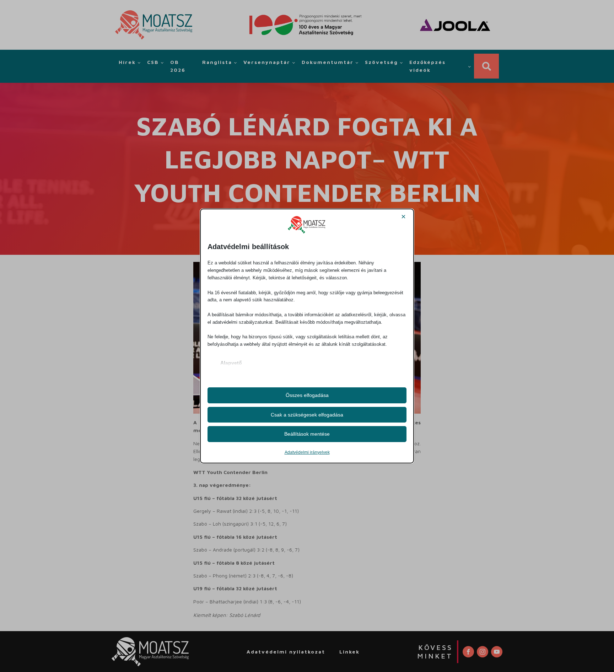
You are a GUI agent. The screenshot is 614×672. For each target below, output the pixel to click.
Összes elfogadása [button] (307, 395)
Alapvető (231, 363)
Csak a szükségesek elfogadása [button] (307, 415)
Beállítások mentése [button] (307, 434)
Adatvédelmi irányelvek (307, 452)
